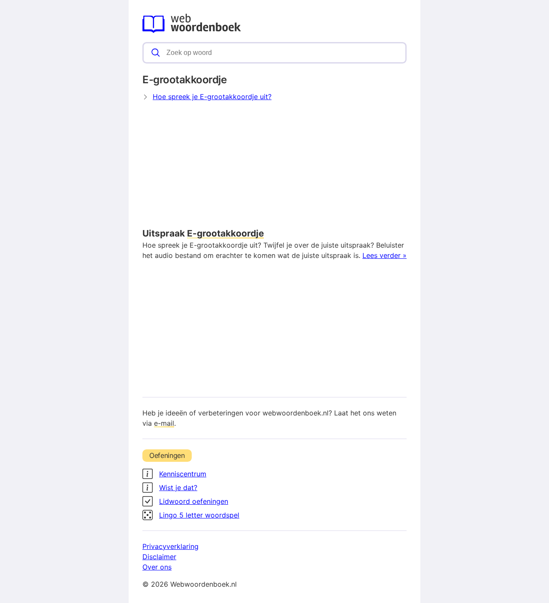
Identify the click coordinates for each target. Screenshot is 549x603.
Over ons (157, 567)
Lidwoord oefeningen (193, 501)
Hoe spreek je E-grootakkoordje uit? (212, 96)
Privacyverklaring (170, 546)
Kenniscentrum (182, 474)
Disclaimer (159, 556)
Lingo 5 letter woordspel (199, 515)
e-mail (164, 423)
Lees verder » (384, 255)
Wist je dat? (178, 487)
